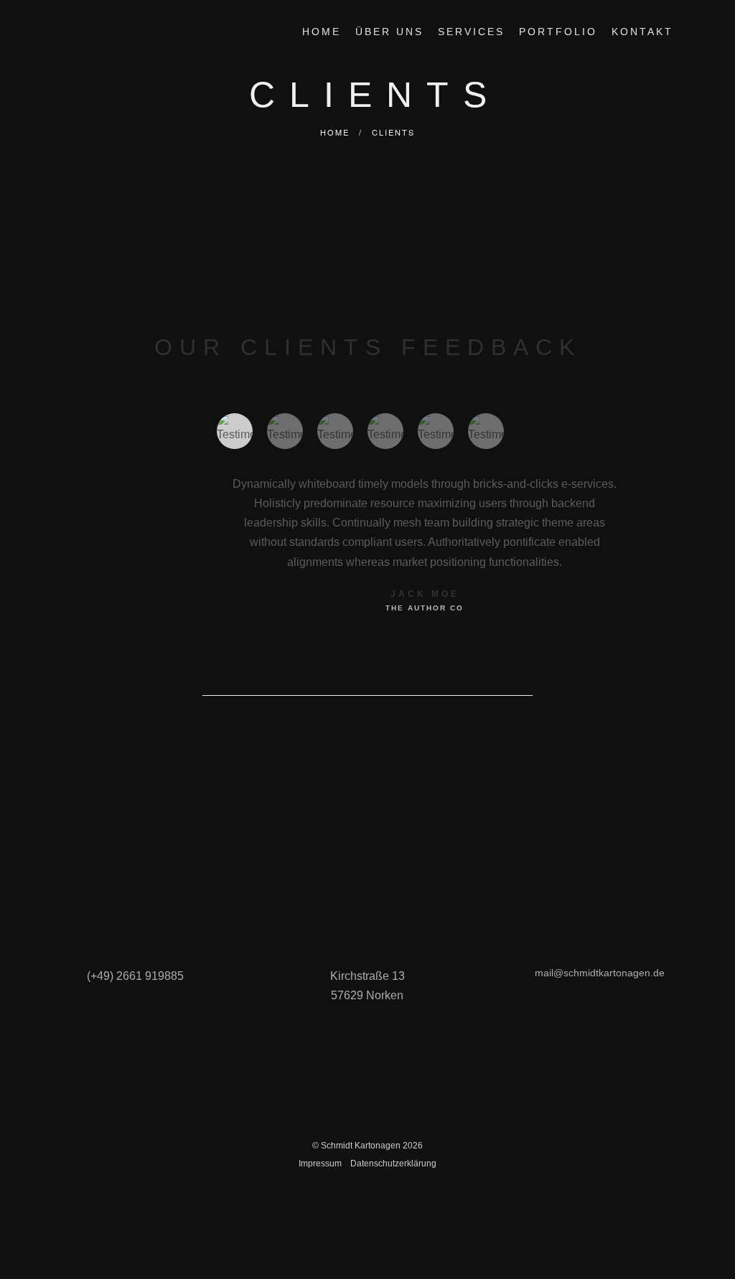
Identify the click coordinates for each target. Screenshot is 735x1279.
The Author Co (424, 608)
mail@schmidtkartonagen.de (600, 972)
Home (335, 132)
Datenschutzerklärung (393, 1163)
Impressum (320, 1163)
